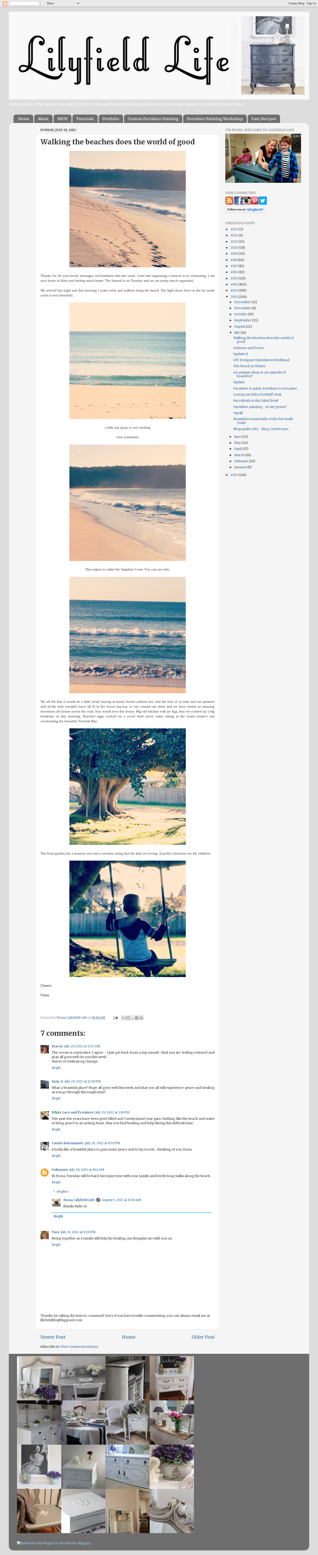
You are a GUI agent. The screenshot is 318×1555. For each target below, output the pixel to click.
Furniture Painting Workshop (215, 118)
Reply (56, 1068)
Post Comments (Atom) (79, 1347)
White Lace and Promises (73, 1112)
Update (239, 382)
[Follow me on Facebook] (238, 204)
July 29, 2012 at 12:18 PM (82, 1081)
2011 (234, 475)
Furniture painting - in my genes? (260, 407)
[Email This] (123, 1017)
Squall (238, 413)
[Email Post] (115, 1018)
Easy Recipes (263, 118)
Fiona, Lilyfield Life (72, 1018)
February (241, 461)
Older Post (203, 1337)
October (241, 314)
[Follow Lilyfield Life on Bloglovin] (245, 212)
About (43, 118)
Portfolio (110, 118)
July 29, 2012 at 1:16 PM (112, 1112)
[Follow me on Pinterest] (254, 204)
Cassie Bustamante (68, 1143)
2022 (234, 235)
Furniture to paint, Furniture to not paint (265, 388)
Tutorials (85, 118)
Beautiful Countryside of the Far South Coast (263, 421)
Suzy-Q (57, 1081)
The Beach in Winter (249, 366)
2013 (234, 290)
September (243, 320)
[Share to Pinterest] (141, 1017)
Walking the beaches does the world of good (263, 340)
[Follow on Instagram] (246, 204)
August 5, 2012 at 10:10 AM (121, 1200)
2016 (234, 272)
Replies (62, 1192)
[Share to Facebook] (137, 1017)
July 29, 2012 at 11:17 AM (82, 1046)
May (238, 443)
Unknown (60, 1170)
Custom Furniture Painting (153, 118)
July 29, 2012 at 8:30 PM (102, 1143)
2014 (234, 284)
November (242, 308)
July (237, 333)
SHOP (62, 118)
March (239, 455)
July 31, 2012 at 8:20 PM (78, 1232)
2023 (234, 229)
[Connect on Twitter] (263, 204)
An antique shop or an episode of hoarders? (259, 374)
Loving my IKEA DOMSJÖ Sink (257, 395)
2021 (234, 242)
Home (23, 118)
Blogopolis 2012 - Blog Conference (261, 429)
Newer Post (53, 1337)
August (240, 327)
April (238, 449)
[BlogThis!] (128, 1017)
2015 (234, 278)
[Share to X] (132, 1017)
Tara (55, 1232)
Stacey (57, 1046)
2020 (234, 248)
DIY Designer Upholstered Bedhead (261, 360)
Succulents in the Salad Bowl (255, 401)
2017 (234, 266)
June (238, 437)
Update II (240, 354)
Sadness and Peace (248, 348)
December (242, 302)
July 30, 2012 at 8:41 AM (86, 1170)
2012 (234, 297)
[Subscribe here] (229, 204)
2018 (234, 260)
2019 (234, 254)
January (240, 467)
